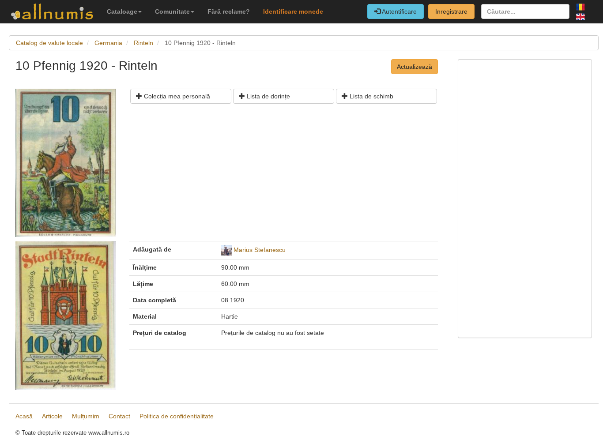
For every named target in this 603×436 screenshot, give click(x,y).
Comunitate (172, 11)
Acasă (24, 416)
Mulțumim (85, 416)
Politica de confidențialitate (176, 416)
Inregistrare (451, 11)
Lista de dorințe (267, 96)
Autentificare (399, 11)
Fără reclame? (228, 11)
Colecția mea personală (176, 96)
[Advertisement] (283, 175)
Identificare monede (293, 11)
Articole (52, 416)
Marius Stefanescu (260, 249)
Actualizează (414, 66)
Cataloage (122, 11)
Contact (119, 416)
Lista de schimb (370, 96)
